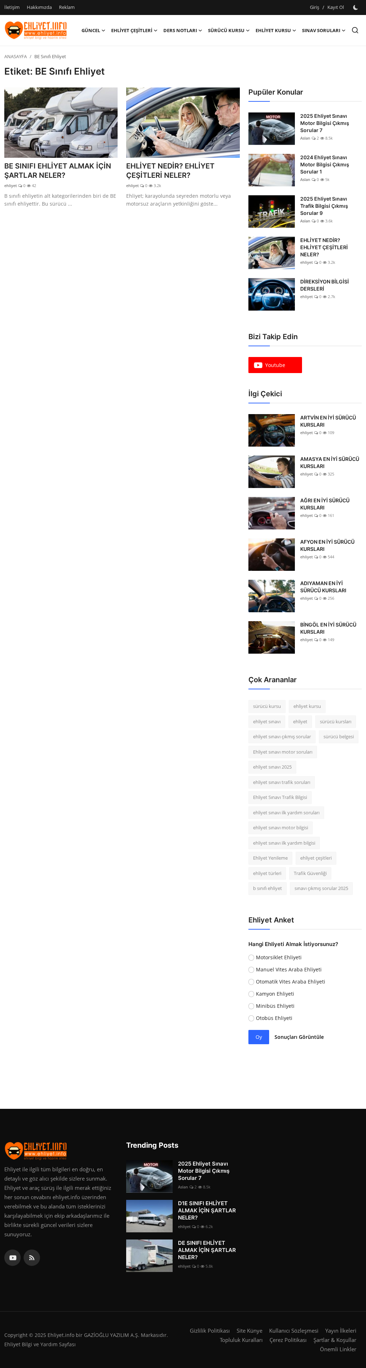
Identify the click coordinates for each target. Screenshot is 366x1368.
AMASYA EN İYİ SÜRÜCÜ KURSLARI (329, 462)
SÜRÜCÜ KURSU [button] (226, 30)
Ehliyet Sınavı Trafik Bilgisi (280, 797)
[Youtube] (12, 1257)
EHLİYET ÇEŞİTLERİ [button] (131, 30)
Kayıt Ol (335, 7)
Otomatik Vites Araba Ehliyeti (290, 981)
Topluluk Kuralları (241, 1339)
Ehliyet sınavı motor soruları (282, 752)
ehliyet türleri (267, 873)
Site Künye (249, 1330)
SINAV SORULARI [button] (321, 30)
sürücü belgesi (338, 736)
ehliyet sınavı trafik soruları (281, 782)
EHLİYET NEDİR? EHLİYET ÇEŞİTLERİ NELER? (170, 171)
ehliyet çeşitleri (316, 858)
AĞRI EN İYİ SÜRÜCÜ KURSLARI (325, 504)
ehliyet (10, 185)
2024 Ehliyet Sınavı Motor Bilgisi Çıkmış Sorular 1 (324, 164)
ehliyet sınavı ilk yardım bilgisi (284, 843)
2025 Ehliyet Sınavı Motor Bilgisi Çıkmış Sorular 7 (324, 123)
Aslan (305, 138)
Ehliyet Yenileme (270, 858)
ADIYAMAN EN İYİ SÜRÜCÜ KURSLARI (323, 586)
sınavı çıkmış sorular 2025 (321, 888)
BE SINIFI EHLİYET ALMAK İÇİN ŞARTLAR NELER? (57, 171)
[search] (355, 30)
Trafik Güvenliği (310, 873)
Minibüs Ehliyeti (275, 1005)
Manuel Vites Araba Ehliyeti (289, 969)
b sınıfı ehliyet (267, 888)
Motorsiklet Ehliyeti (279, 957)
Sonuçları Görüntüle (299, 1036)
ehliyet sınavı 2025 (272, 767)
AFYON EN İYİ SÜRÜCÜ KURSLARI (327, 545)
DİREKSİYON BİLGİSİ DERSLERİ (324, 285)
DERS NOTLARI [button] (180, 30)
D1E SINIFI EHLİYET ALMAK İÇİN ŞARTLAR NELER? (207, 1210)
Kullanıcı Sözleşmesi (293, 1330)
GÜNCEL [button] (90, 30)
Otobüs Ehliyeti (274, 1018)
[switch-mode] (356, 7)
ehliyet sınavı (267, 721)
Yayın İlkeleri (340, 1330)
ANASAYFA (15, 56)
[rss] (32, 1257)
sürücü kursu (267, 706)
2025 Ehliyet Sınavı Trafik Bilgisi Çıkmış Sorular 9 (324, 206)
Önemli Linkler (338, 1349)
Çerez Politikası (288, 1339)
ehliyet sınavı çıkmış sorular (282, 736)
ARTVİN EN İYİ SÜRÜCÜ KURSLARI (328, 421)
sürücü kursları (335, 721)
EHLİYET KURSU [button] (273, 30)
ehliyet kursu (307, 706)
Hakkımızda (39, 7)
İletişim (12, 7)
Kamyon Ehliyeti (275, 993)
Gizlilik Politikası (210, 1330)
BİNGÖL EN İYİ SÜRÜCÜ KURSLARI (328, 628)
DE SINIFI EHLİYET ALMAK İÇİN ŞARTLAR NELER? (207, 1250)
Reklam (67, 7)
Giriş (314, 7)
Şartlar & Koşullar (334, 1339)
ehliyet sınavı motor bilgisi (280, 827)
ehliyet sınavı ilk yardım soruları (286, 812)
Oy (259, 1036)
